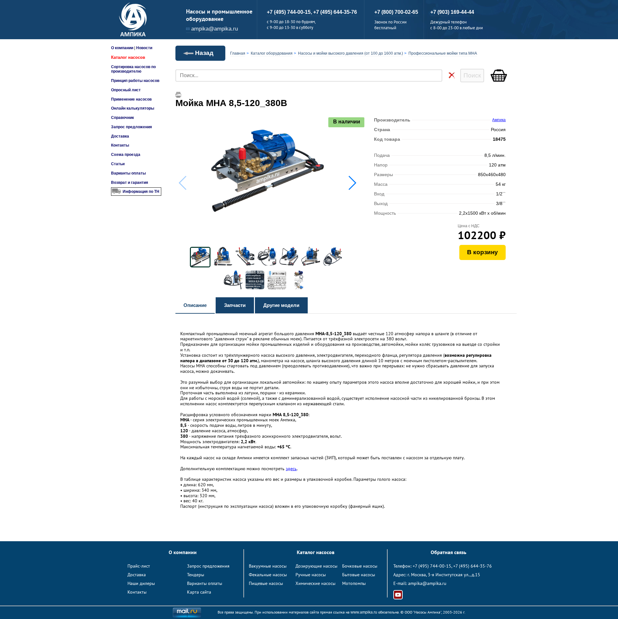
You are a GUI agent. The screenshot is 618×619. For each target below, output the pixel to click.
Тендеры (195, 575)
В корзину (482, 252)
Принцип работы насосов (135, 80)
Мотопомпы (354, 583)
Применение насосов (131, 99)
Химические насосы (315, 583)
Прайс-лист (138, 566)
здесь (291, 468)
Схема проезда (125, 154)
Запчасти (235, 305)
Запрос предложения (131, 127)
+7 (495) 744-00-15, (290, 12)
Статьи (118, 164)
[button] (352, 183)
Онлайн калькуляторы (132, 108)
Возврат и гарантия (129, 182)
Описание (195, 305)
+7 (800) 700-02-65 (396, 12)
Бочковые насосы (359, 566)
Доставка (120, 136)
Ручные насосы (310, 575)
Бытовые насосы (358, 575)
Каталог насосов (128, 57)
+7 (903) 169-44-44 (452, 12)
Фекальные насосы (268, 575)
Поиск (472, 75)
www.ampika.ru (364, 612)
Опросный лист (126, 90)
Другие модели (281, 305)
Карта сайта (199, 592)
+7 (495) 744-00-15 (432, 566)
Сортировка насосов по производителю (133, 69)
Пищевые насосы (266, 583)
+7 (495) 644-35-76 (335, 12)
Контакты (120, 145)
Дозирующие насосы (316, 566)
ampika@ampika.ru (214, 29)
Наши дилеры (141, 583)
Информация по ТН (141, 191)
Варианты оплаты (128, 173)
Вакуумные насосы (267, 566)
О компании (122, 48)
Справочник (122, 117)
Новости (144, 48)
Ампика (499, 120)
